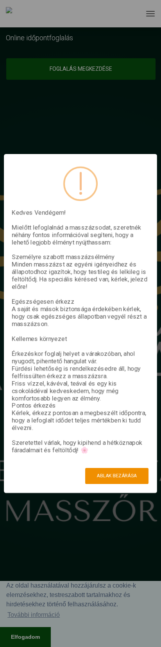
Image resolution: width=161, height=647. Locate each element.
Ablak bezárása (117, 476)
